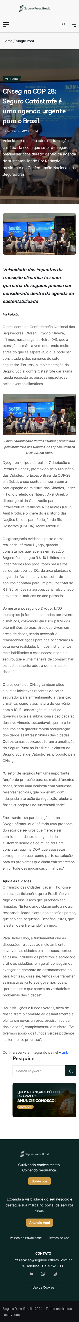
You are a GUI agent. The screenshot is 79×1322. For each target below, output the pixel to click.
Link (64, 1052)
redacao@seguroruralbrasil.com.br (45, 1260)
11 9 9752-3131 (53, 1266)
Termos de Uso (58, 1238)
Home (7, 41)
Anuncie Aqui (39, 1223)
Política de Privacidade (26, 1238)
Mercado (11, 79)
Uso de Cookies (43, 1287)
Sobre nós (39, 1181)
